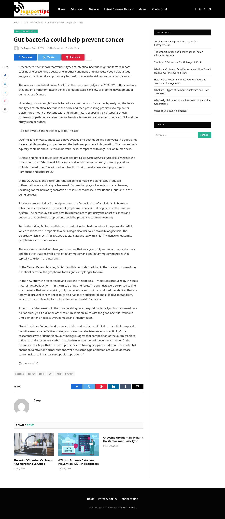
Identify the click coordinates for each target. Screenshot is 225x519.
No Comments (56, 48)
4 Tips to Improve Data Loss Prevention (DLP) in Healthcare (78, 462)
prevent (69, 373)
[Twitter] (5, 84)
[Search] (209, 9)
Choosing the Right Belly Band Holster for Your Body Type (123, 439)
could (41, 373)
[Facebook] (5, 75)
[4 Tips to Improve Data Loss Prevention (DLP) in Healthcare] (78, 444)
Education (77, 9)
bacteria (19, 373)
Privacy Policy (107, 499)
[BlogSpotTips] (31, 9)
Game (142, 9)
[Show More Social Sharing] (88, 57)
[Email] (5, 109)
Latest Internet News (117, 9)
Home (61, 9)
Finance (94, 9)
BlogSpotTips (129, 507)
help (59, 373)
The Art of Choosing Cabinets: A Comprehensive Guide (33, 462)
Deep (26, 48)
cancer (31, 373)
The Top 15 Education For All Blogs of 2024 (177, 62)
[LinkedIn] (5, 92)
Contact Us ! (159, 9)
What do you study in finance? (170, 110)
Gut (50, 373)
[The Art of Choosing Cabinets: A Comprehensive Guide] (34, 444)
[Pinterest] (5, 100)
